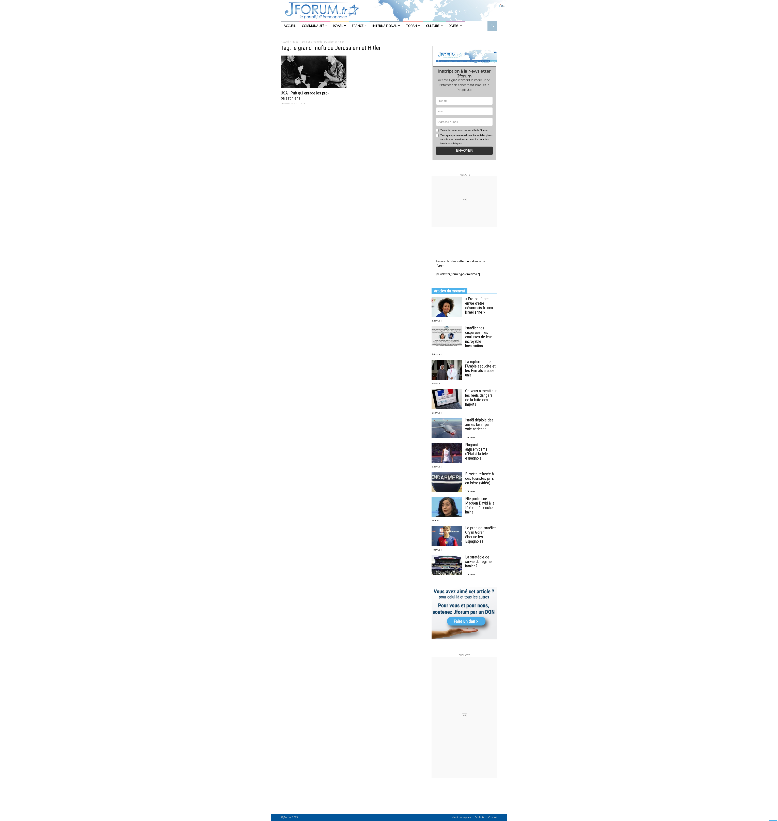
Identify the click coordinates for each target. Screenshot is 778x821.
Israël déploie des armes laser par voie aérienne (479, 424)
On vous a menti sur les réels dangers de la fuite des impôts (481, 397)
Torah (411, 26)
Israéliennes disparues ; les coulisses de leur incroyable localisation (478, 337)
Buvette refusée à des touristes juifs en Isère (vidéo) (479, 478)
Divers (453, 26)
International (384, 26)
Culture (432, 26)
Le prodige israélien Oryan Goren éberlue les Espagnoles (481, 534)
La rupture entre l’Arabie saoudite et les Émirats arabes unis (480, 368)
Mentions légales (461, 817)
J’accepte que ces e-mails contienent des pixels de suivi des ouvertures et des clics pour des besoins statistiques (466, 139)
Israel (338, 26)
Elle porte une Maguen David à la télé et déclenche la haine (480, 505)
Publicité (479, 817)
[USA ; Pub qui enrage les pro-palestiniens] (313, 72)
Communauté (313, 26)
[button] (492, 26)
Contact (492, 817)
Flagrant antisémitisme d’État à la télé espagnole (476, 451)
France (357, 26)
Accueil (290, 26)
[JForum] (389, 10)
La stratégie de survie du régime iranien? (478, 561)
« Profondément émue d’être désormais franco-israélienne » (479, 305)
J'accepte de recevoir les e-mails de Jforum (463, 130)
